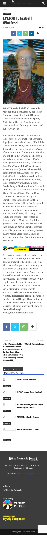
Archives (6, 486)
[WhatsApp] (25, 33)
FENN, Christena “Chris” (28, 429)
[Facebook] (13, 33)
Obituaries (6, 14)
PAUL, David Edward (26, 379)
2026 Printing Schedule (12, 490)
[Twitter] (19, 33)
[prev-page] (4, 442)
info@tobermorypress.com (28, 473)
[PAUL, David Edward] (9, 382)
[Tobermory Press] (14, 509)
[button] (4, 3)
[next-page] (8, 442)
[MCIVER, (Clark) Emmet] (9, 420)
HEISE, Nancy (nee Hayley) (29, 392)
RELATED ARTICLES (12, 369)
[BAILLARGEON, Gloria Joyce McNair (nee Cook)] (9, 407)
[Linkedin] (31, 33)
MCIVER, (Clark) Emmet (28, 417)
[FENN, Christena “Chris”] (9, 434)
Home (5, 10)
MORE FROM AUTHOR (14, 373)
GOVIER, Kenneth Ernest (34, 344)
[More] (37, 33)
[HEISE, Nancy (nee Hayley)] (9, 395)
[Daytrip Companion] (15, 521)
